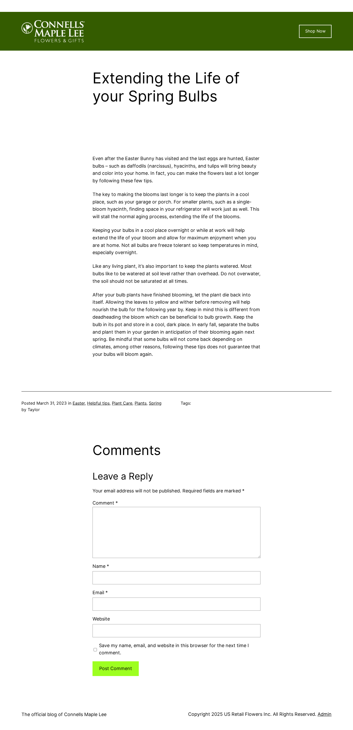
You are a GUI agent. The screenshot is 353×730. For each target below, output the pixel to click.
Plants (141, 403)
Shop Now (315, 31)
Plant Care (122, 403)
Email (100, 592)
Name (101, 566)
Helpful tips (98, 403)
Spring (155, 403)
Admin (325, 714)
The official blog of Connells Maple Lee (63, 714)
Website (101, 619)
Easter (79, 403)
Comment (105, 503)
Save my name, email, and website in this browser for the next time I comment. (174, 649)
